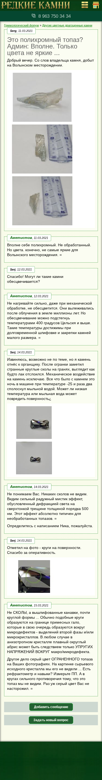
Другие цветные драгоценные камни (67, 25)
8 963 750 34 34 (54, 16)
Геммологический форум (21, 25)
